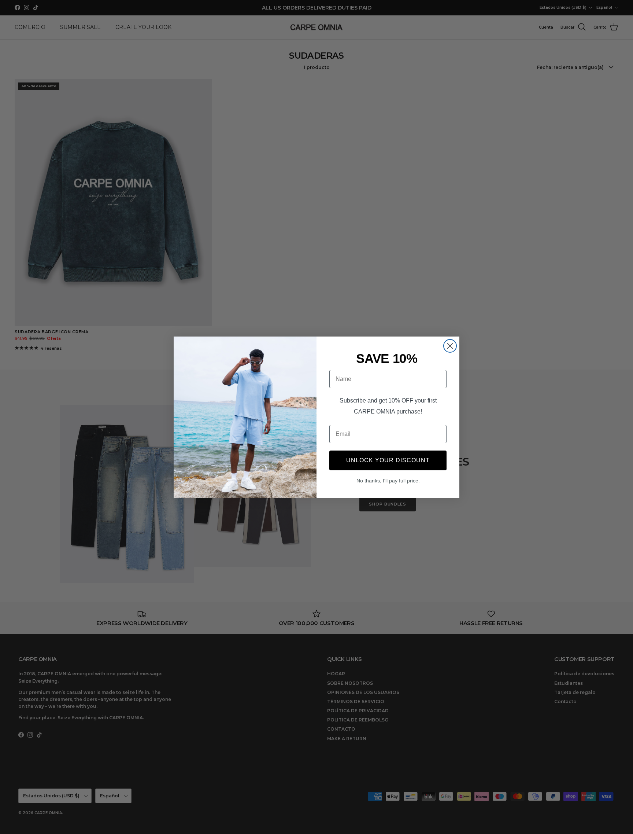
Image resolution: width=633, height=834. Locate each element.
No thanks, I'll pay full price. (388, 481)
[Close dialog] (450, 345)
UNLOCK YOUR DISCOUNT (388, 460)
